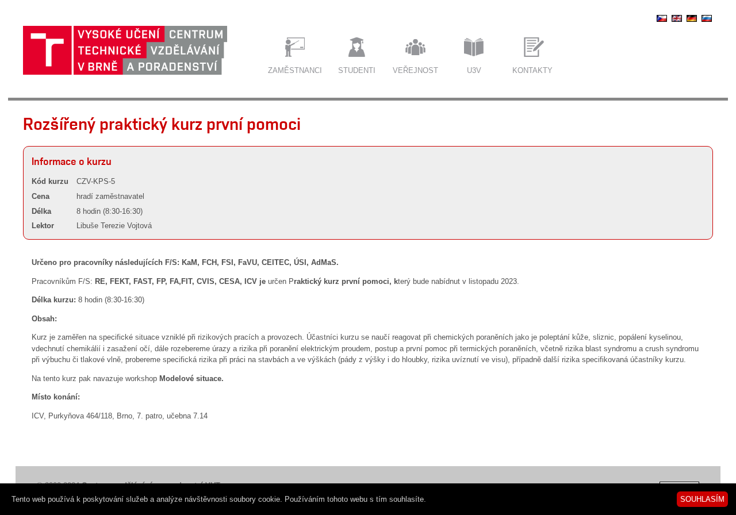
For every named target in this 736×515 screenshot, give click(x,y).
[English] (676, 21)
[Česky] (662, 21)
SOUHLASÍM (702, 499)
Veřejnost (415, 70)
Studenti (356, 70)
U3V (474, 70)
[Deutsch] (691, 21)
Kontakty (532, 70)
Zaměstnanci (295, 70)
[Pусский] (706, 21)
